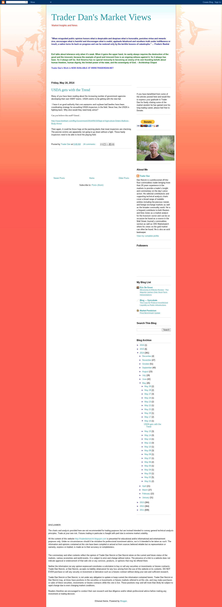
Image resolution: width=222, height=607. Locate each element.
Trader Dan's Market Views (101, 17)
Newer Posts (59, 178)
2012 (142, 506)
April (144, 486)
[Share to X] (107, 144)
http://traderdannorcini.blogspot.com (90, 539)
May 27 (148, 394)
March (145, 490)
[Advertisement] (91, 161)
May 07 (148, 458)
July (144, 375)
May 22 (148, 405)
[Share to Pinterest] (113, 144)
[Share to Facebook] (110, 144)
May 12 (148, 443)
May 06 (148, 462)
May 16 (148, 421)
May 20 (148, 413)
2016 (142, 345)
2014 (142, 353)
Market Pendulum (148, 310)
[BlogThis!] (104, 144)
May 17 (148, 417)
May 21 (148, 409)
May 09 (148, 450)
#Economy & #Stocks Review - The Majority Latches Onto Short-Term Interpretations (154, 292)
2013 (142, 502)
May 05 (148, 466)
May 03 (148, 473)
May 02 (148, 477)
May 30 (148, 386)
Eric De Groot (146, 287)
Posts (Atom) (97, 185)
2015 (142, 349)
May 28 (148, 390)
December (147, 356)
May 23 (148, 402)
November (147, 360)
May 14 (148, 435)
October (146, 364)
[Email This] (101, 144)
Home (91, 178)
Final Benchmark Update (150, 313)
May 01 (148, 481)
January (146, 497)
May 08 (148, 454)
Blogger (123, 601)
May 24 (148, 398)
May (144, 383)
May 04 (148, 470)
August (145, 371)
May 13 (148, 439)
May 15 (148, 431)
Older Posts (124, 178)
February (146, 493)
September (147, 367)
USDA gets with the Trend (70, 90)
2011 (142, 510)
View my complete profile (148, 236)
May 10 (148, 447)
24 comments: (89, 144)
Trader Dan (145, 176)
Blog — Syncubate (148, 300)
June (144, 379)
